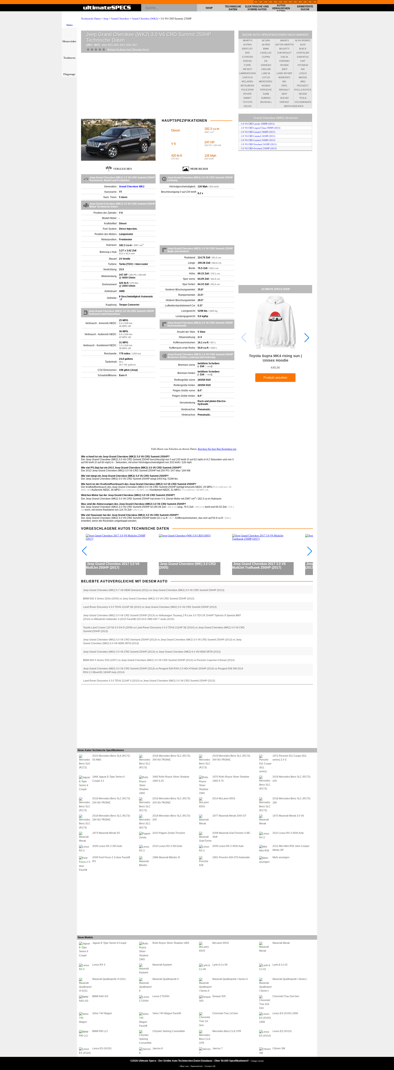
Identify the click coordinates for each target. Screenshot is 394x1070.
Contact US (210, 1066)
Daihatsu (303, 57)
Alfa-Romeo (303, 40)
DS (266, 61)
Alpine (266, 44)
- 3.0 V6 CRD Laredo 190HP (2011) (257, 124)
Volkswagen (302, 102)
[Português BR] (310, 2)
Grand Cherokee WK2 (131, 186)
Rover (247, 94)
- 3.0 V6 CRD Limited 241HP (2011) (257, 136)
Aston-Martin (284, 44)
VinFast (284, 102)
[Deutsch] (266, 2)
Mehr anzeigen (294, 106)
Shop (209, 8)
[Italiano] (290, 2)
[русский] (285, 2)
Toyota (247, 102)
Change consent (257, 1061)
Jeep (105, 18)
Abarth (247, 40)
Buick (302, 48)
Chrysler (303, 53)
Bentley (247, 48)
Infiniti (247, 69)
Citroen (247, 57)
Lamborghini (247, 73)
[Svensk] (271, 2)
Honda (284, 65)
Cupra (266, 57)
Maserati (284, 77)
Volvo (248, 106)
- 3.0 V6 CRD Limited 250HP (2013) (257, 140)
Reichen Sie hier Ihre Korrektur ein (217, 448)
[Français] (261, 2)
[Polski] (305, 2)
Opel (284, 85)
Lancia (266, 73)
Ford (247, 65)
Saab (266, 94)
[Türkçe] (315, 2)
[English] (256, 2)
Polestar (247, 89)
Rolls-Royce (302, 89)
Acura (266, 40)
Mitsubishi (247, 85)
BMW (266, 48)
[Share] (389, 273)
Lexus (303, 73)
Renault (284, 89)
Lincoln (247, 77)
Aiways (284, 40)
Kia (303, 69)
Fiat (302, 61)
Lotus (266, 77)
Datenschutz (197, 1066)
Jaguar (266, 69)
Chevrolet (284, 53)
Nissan (266, 85)
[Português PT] (276, 2)
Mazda (303, 77)
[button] (306, 337)
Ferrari (284, 61)
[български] (295, 2)
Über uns (184, 1066)
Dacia (284, 57)
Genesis (266, 65)
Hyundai (303, 65)
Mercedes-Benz (266, 82)
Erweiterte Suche (305, 8)
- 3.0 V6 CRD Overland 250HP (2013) (258, 148)
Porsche (266, 89)
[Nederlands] (300, 2)
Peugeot (302, 85)
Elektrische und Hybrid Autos (257, 8)
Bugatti (284, 48)
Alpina (247, 44)
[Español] (280, 2)
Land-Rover (284, 73)
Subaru (266, 98)
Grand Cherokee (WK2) (145, 18)
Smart (247, 98)
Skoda (303, 94)
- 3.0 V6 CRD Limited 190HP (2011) (257, 132)
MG (284, 81)
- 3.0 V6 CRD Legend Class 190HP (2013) (260, 128)
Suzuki (284, 98)
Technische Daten (233, 8)
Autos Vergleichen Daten (281, 8)
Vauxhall (266, 102)
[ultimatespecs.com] (107, 8)
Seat (284, 94)
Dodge (247, 61)
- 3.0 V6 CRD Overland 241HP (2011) (258, 144)
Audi (303, 44)
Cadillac (266, 53)
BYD (247, 53)
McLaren (247, 81)
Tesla (303, 98)
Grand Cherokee (120, 18)
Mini (302, 81)
